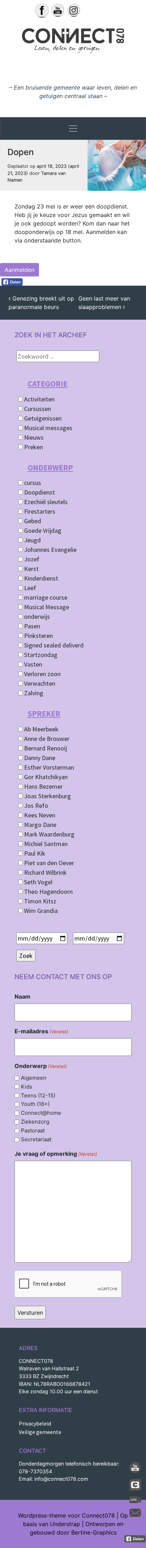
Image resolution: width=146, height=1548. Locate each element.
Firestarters (39, 511)
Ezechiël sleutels (45, 502)
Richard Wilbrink (45, 872)
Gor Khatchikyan (45, 777)
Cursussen (37, 409)
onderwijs (36, 616)
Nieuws (33, 437)
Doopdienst (39, 492)
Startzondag (40, 655)
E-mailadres (41, 1031)
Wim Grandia (40, 911)
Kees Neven (39, 815)
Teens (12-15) (38, 1095)
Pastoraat (33, 1130)
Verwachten (39, 683)
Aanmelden (19, 269)
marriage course (45, 597)
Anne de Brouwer (46, 739)
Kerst (31, 569)
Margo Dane (39, 825)
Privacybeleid (35, 1423)
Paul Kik (34, 853)
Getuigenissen (42, 418)
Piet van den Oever (48, 863)
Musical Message (46, 607)
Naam (22, 996)
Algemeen (33, 1077)
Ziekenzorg (35, 1121)
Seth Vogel (37, 882)
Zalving (33, 693)
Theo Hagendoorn (48, 891)
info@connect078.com (61, 1479)
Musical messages (47, 428)
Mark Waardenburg (48, 834)
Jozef (31, 559)
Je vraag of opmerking (56, 1153)
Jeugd (32, 540)
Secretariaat (36, 1139)
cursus (32, 483)
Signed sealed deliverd (53, 645)
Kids (26, 1086)
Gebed (32, 521)
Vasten (32, 664)
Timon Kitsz (39, 901)
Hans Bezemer (43, 786)
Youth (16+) (35, 1104)
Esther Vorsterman (48, 767)
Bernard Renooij (45, 748)
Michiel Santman (45, 844)
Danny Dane (39, 758)
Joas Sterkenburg (47, 796)
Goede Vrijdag (42, 530)
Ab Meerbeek (40, 729)
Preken (33, 447)
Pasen (31, 626)
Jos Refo (35, 805)
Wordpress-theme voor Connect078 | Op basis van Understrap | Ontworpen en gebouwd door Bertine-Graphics (73, 1524)
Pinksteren (38, 636)
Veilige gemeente (40, 1431)
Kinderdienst (40, 578)
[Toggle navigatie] (73, 128)
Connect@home (41, 1112)
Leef (29, 588)
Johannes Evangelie (50, 549)
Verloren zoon (42, 674)
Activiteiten (39, 399)
